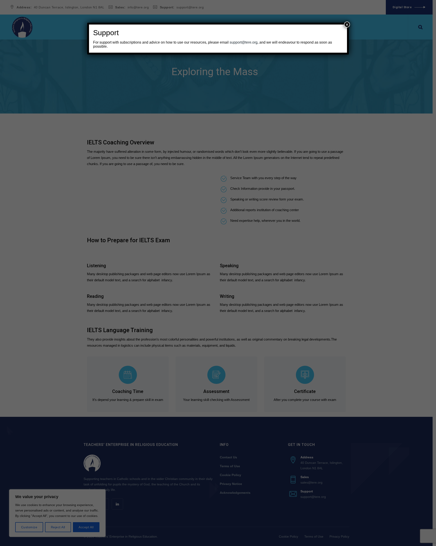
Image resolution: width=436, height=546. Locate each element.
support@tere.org (244, 42)
